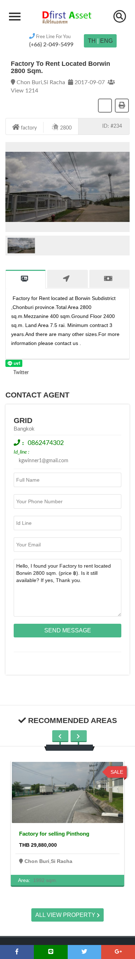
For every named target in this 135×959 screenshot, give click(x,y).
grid (23, 420)
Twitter (20, 372)
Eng (106, 41)
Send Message (67, 630)
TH (92, 41)
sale (117, 772)
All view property (66, 915)
